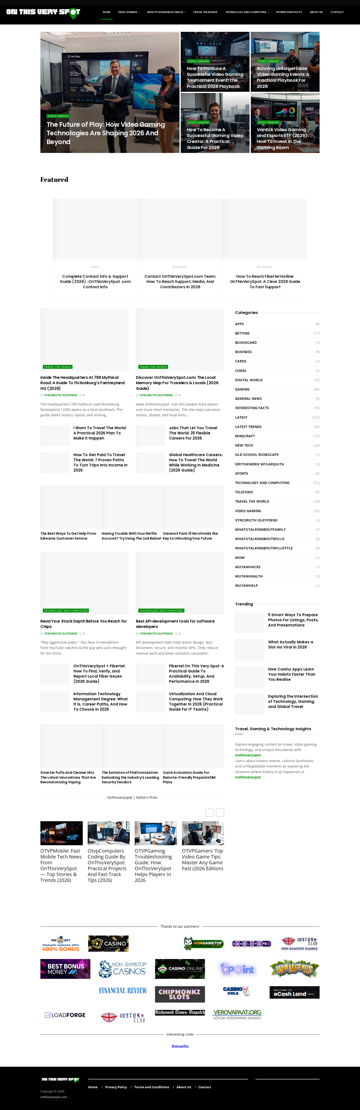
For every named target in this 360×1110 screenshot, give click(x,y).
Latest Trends (248, 426)
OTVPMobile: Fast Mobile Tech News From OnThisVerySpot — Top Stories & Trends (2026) (61, 865)
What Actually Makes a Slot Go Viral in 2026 (290, 644)
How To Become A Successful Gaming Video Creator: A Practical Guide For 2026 (215, 138)
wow (240, 557)
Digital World (249, 380)
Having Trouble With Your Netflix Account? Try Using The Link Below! (131, 536)
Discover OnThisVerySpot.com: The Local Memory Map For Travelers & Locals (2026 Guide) (177, 383)
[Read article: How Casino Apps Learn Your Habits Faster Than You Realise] (249, 677)
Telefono (264, 267)
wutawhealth (249, 576)
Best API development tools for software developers (175, 623)
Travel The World (205, 12)
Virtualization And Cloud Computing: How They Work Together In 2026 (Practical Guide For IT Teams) (196, 701)
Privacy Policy (116, 1087)
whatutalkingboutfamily (260, 529)
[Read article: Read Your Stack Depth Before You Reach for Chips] (84, 583)
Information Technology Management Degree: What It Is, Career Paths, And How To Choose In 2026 (100, 701)
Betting (242, 333)
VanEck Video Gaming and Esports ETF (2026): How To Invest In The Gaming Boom (283, 138)
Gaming (242, 389)
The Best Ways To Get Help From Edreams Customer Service (68, 536)
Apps (94, 267)
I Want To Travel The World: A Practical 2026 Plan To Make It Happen (100, 433)
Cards (240, 361)
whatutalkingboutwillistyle (264, 548)
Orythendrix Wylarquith (69, 151)
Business (179, 267)
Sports (241, 473)
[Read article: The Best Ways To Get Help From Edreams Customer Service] (71, 507)
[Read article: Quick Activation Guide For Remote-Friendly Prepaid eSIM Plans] (193, 746)
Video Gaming (127, 12)
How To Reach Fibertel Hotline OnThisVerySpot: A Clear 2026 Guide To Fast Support (265, 282)
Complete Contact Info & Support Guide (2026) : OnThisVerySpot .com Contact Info (95, 282)
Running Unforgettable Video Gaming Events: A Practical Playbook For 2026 (283, 77)
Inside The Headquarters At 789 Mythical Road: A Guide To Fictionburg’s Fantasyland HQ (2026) (82, 383)
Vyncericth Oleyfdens (60, 395)
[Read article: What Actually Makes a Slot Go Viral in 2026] (249, 649)
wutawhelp (246, 585)
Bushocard (246, 342)
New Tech (244, 445)
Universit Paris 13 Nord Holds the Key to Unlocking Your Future (190, 536)
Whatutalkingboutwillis (165, 12)
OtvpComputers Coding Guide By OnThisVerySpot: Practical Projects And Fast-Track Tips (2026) (107, 865)
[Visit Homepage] (44, 12)
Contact (337, 12)
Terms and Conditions (151, 1087)
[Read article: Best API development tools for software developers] (180, 583)
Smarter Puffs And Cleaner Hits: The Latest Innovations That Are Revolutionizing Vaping (68, 777)
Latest (241, 417)
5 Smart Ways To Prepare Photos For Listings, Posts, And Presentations (293, 620)
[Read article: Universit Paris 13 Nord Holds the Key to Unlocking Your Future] (193, 507)
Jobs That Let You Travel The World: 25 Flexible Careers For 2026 (193, 433)
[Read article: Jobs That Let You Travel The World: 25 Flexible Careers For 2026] (150, 435)
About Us (316, 12)
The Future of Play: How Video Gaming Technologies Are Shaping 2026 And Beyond (106, 133)
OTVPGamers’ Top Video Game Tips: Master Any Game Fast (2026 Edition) (202, 859)
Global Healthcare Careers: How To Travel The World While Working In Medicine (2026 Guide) (196, 462)
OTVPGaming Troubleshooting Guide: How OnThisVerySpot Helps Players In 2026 (153, 865)
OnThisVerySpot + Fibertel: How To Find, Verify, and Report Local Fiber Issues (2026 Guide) (99, 673)
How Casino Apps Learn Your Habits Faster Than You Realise (291, 674)
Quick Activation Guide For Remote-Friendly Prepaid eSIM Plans (189, 777)
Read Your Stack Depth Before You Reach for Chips (83, 623)
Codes (240, 370)
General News (248, 398)
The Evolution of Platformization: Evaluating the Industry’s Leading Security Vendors (130, 777)
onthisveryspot (248, 777)
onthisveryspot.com (53, 1097)
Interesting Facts (289, 12)
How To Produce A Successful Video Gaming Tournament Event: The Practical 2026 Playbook (215, 77)
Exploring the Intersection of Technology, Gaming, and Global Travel (293, 701)
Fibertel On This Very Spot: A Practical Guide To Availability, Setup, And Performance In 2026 (196, 673)
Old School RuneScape (257, 454)
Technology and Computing (245, 12)
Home (106, 12)
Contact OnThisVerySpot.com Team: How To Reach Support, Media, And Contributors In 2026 (180, 282)
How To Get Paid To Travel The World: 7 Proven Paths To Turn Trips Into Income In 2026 (100, 462)
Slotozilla (180, 1046)
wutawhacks (248, 567)
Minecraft (245, 436)
